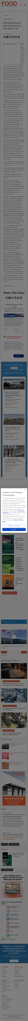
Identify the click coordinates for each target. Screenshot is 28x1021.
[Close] (25, 490)
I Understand (14, 529)
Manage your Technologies (14, 525)
